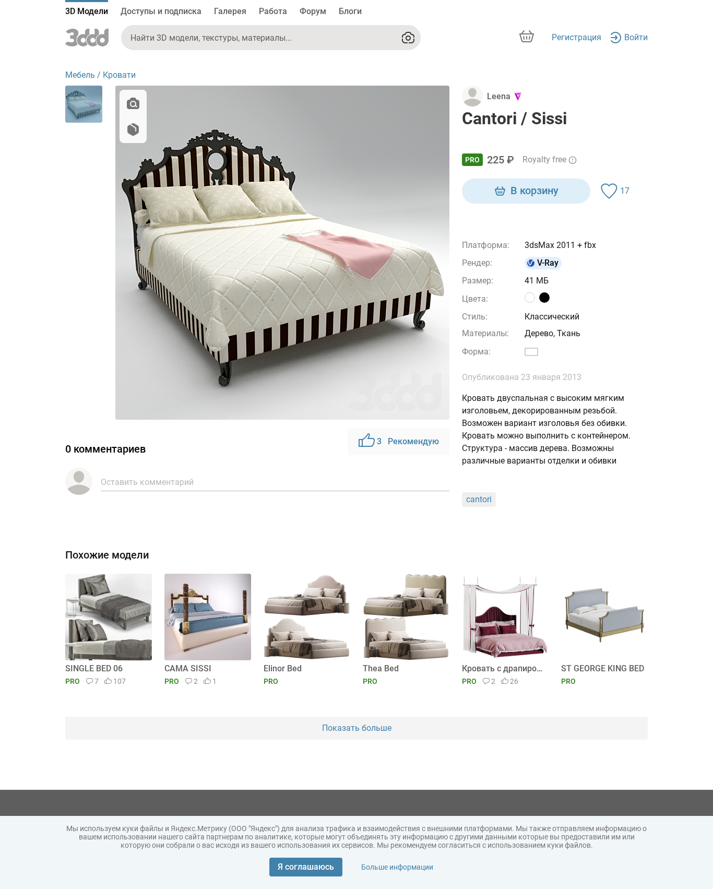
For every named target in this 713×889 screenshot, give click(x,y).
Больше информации (397, 867)
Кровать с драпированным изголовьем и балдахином (503, 668)
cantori (479, 499)
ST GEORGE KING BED (602, 668)
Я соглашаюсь (306, 867)
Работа (273, 11)
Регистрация (576, 37)
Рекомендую (408, 441)
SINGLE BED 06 (94, 668)
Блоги (350, 11)
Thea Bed (381, 668)
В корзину (534, 190)
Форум (313, 11)
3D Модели (86, 11)
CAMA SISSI (187, 668)
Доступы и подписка (161, 11)
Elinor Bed (283, 668)
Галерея (230, 11)
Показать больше (356, 728)
